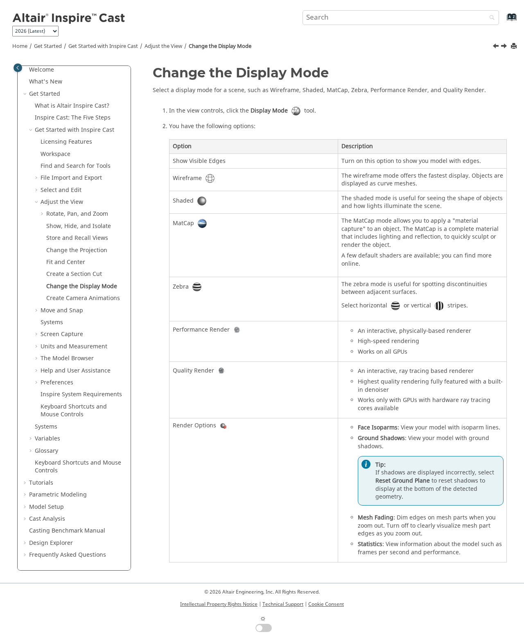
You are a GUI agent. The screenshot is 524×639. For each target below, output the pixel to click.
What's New (45, 81)
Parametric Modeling (58, 494)
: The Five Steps (73, 117)
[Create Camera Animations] (504, 47)
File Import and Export (71, 178)
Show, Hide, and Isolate (78, 226)
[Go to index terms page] (503, 21)
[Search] (490, 18)
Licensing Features (66, 142)
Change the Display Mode (220, 46)
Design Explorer (51, 543)
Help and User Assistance (76, 370)
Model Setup (46, 507)
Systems (52, 322)
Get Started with (103, 46)
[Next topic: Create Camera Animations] (504, 47)
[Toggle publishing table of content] (18, 67)
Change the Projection (76, 250)
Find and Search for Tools (76, 166)
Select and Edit (61, 190)
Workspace (55, 154)
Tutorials (41, 483)
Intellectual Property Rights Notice (218, 604)
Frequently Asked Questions (67, 555)
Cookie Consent (326, 604)
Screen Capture (62, 334)
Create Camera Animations (83, 298)
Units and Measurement (74, 346)
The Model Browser (67, 358)
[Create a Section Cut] (496, 47)
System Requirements (81, 394)
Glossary (46, 451)
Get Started (48, 46)
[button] (26, 70)
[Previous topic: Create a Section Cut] (496, 47)
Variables (47, 438)
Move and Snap (62, 310)
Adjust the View (163, 46)
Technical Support (282, 604)
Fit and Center (65, 262)
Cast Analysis (47, 519)
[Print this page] (514, 46)
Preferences (57, 382)
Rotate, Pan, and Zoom (77, 214)
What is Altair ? (72, 106)
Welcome (41, 69)
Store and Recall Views (77, 238)
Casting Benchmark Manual (67, 530)
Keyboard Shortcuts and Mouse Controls (74, 410)
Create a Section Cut (74, 274)
